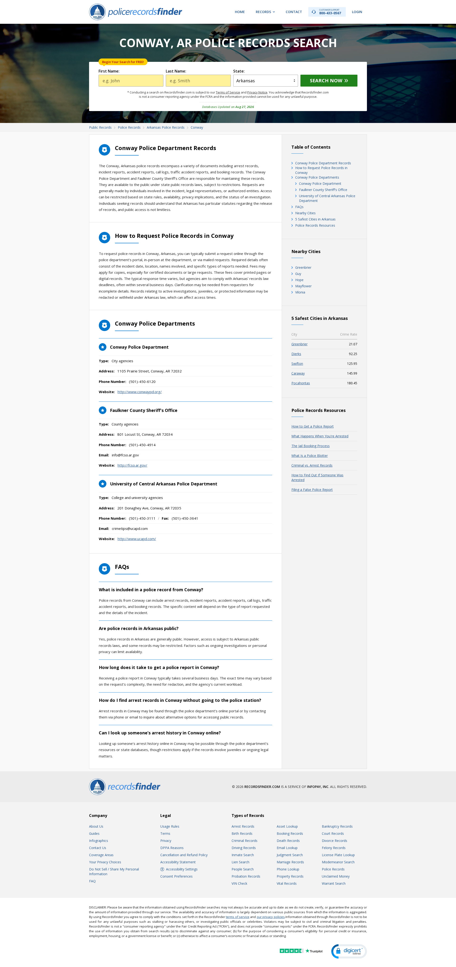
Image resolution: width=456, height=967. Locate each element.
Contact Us (97, 847)
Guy (298, 273)
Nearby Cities (305, 213)
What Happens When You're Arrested (319, 436)
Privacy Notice (257, 92)
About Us (96, 826)
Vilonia (300, 292)
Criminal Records (244, 840)
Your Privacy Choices (105, 862)
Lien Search (240, 862)
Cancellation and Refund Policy (184, 855)
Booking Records (290, 833)
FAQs (299, 207)
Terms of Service (228, 92)
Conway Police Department (320, 183)
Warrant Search (334, 883)
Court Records (333, 833)
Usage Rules (169, 826)
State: (239, 71)
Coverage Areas (101, 855)
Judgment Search (290, 855)
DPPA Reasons (172, 847)
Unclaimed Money (336, 876)
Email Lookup (287, 847)
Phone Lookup (288, 869)
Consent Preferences (176, 876)
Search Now (326, 80)
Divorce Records (334, 840)
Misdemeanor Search (338, 862)
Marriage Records (290, 862)
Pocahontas (300, 383)
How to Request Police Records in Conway (321, 170)
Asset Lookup (287, 826)
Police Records (333, 869)
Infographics (98, 840)
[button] (349, 951)
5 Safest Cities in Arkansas (315, 219)
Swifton (297, 363)
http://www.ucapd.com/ (137, 538)
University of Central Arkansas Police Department (327, 198)
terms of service (237, 917)
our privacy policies (271, 917)
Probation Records (246, 876)
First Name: (109, 71)
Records (263, 12)
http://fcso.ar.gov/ (132, 465)
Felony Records (334, 847)
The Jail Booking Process (310, 446)
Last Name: (176, 71)
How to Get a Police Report (312, 426)
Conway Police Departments (317, 177)
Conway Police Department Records (323, 163)
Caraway (298, 373)
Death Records (288, 840)
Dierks (296, 354)
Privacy (165, 840)
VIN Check (239, 883)
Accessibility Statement (178, 862)
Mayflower (303, 286)
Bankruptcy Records (337, 826)
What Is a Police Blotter (309, 455)
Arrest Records (243, 826)
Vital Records (287, 883)
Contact (294, 12)
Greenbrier (303, 267)
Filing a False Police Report (312, 489)
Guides (94, 833)
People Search (243, 869)
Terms (165, 833)
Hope (299, 280)
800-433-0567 (330, 11)
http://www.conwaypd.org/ (140, 391)
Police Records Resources (315, 225)
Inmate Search (243, 855)
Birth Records (242, 833)
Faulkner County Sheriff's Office (323, 189)
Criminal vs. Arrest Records (311, 465)
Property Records (290, 876)
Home (240, 12)
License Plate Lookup (338, 855)
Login (357, 12)
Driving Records (244, 847)
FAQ (92, 881)
